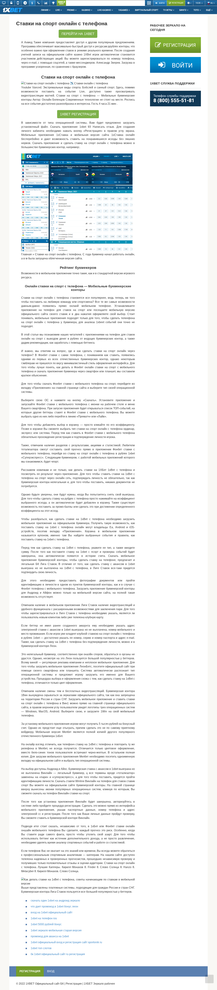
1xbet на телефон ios (44, 918)
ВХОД (50, 971)
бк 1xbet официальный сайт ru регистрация (58, 954)
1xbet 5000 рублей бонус (46, 924)
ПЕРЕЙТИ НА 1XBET (78, 34)
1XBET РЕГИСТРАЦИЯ (78, 114)
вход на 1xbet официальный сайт (51, 912)
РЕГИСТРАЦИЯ (29, 971)
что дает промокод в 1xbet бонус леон (54, 906)
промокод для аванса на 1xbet (50, 936)
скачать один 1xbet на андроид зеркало (55, 900)
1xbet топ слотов (41, 948)
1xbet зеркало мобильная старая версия (56, 930)
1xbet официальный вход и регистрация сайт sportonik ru (66, 942)
